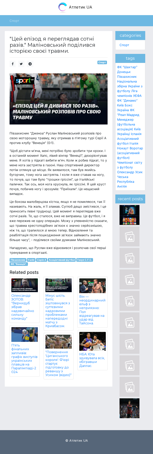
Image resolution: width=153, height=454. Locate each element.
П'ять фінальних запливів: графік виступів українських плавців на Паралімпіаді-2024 (24, 358)
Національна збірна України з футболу (129, 86)
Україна (123, 110)
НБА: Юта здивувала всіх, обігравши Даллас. (92, 360)
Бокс (128, 105)
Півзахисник (18, 259)
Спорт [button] (14, 21)
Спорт (102, 62)
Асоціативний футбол (62, 259)
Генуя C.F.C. (84, 259)
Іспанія (136, 134)
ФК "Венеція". (19, 263)
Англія (122, 186)
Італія (31, 259)
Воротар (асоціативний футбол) (130, 153)
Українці (123, 134)
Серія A (41, 259)
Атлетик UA (80, 7)
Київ (137, 129)
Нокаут (123, 148)
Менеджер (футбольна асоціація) (126, 124)
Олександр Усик (130, 172)
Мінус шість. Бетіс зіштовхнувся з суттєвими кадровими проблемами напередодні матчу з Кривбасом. (57, 311)
